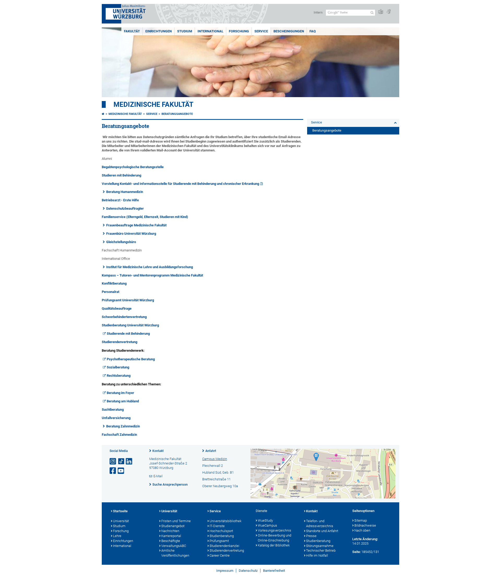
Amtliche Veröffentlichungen (175, 553)
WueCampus (267, 525)
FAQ (312, 31)
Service (261, 31)
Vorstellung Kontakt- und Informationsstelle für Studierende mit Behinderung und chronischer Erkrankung (180, 184)
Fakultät (132, 31)
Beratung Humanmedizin (124, 192)
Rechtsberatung (118, 376)
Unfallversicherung (116, 418)
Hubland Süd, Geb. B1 (218, 472)
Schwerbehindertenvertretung (124, 317)
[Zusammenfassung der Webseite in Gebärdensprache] (388, 12)
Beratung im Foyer (120, 393)
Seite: (356, 552)
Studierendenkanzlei (224, 546)
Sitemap (360, 520)
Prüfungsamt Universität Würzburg (128, 300)
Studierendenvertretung (119, 342)
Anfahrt (210, 451)
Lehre (117, 536)
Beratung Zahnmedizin (123, 426)
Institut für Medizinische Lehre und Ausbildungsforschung (149, 267)
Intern (318, 12)
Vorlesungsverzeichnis (274, 530)
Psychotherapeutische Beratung (131, 359)
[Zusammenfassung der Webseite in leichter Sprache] (380, 12)
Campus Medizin (214, 459)
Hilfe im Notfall (317, 555)
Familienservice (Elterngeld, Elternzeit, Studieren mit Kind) (145, 217)
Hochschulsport (221, 531)
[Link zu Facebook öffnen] (113, 470)
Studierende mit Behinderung (128, 333)
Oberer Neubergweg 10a (220, 486)
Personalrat (110, 292)
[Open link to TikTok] (121, 461)
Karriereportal (171, 536)
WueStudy (265, 520)
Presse (311, 536)
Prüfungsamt (219, 541)
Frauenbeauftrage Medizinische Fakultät (136, 225)
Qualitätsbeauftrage (117, 308)
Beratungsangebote (177, 114)
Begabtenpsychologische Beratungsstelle (133, 167)
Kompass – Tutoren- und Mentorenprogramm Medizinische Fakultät (152, 275)
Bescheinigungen (288, 31)
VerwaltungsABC (173, 546)
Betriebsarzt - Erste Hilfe (120, 200)
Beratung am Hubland (123, 401)
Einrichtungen (158, 31)
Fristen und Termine (176, 521)
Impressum (224, 571)
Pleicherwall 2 (212, 466)
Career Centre (220, 555)
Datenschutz (248, 571)
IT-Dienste (217, 526)
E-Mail (158, 476)
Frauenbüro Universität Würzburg (131, 233)
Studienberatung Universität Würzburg (130, 325)
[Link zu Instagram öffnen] (113, 461)
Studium (184, 31)
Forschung (239, 31)
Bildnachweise (365, 525)
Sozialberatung (118, 367)
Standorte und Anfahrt (322, 531)
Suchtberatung (113, 409)
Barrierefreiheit (274, 571)
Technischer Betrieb (321, 550)
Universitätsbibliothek (225, 521)
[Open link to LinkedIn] (129, 461)
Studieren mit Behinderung (121, 175)
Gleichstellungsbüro (121, 242)
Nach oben (362, 530)
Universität (121, 521)
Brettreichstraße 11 (216, 479)
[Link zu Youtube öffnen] (121, 470)
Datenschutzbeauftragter (125, 208)
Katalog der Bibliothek (274, 545)
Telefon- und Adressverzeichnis (319, 523)
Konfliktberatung (114, 283)
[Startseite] (103, 114)
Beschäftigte (170, 541)
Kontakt (158, 451)
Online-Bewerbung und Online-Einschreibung (274, 537)
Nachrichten (170, 531)
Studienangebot (172, 526)
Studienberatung (222, 536)
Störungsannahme (319, 546)
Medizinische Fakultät (153, 104)
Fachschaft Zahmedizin (119, 435)
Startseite (120, 511)
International (210, 31)
